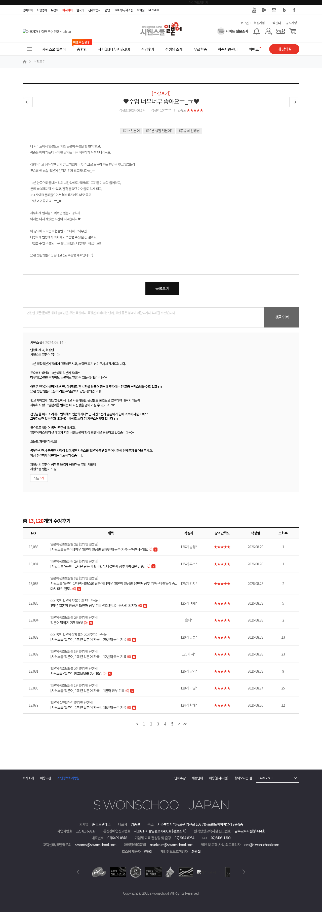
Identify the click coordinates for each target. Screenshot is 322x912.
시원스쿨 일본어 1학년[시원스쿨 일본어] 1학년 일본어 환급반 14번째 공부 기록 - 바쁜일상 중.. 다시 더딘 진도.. (113, 583)
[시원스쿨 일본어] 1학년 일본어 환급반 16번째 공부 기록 (90, 705)
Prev (78, 871)
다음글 (294, 102)
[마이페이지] (268, 31)
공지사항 (291, 22)
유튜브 (254, 10)
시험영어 (42, 10)
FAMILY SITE (266, 778)
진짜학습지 (94, 10)
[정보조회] (179, 830)
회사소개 (28, 778)
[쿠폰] (280, 31)
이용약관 (45, 778)
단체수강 (179, 778)
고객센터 (275, 22)
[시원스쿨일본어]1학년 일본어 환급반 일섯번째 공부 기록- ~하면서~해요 (101, 547)
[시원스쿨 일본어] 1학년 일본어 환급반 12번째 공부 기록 (90, 654)
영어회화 (28, 10)
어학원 (140, 10)
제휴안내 (197, 778)
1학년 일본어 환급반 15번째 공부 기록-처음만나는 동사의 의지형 (96, 603)
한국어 (80, 10)
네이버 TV (264, 10)
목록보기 (162, 288)
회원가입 (259, 22)
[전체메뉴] (29, 49)
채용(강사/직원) (218, 778)
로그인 (244, 22)
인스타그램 (274, 10)
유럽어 (54, 10)
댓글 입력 (281, 317)
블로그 (284, 10)
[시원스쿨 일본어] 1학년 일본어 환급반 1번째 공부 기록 (89, 688)
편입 (107, 10)
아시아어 (67, 10)
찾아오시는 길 (243, 778)
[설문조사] (233, 31)
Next (244, 871)
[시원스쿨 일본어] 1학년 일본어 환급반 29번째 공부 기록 (90, 637)
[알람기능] (256, 31)
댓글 (39, 478)
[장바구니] (293, 31)
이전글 (28, 102)
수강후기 (39, 61)
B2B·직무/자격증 (123, 10)
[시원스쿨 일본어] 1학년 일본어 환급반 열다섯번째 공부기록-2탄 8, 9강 (100, 564)
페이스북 (294, 10)
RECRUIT (153, 10)
